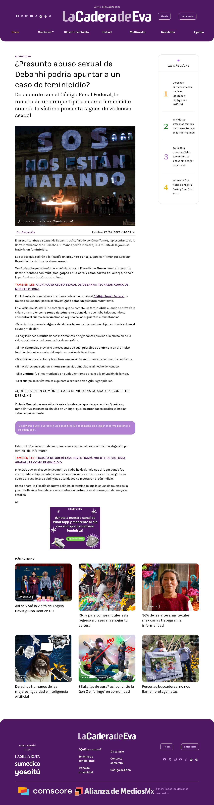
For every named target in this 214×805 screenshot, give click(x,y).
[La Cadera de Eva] (26, 16)
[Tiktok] (36, 16)
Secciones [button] (44, 32)
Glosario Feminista (76, 32)
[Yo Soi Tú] (27, 771)
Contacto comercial (117, 761)
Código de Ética (120, 770)
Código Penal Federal (108, 296)
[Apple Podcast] (45, 16)
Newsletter (168, 32)
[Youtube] (31, 16)
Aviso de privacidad (86, 770)
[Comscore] (45, 790)
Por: (25, 232)
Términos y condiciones (87, 759)
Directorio (117, 751)
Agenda (199, 32)
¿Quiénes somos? (90, 749)
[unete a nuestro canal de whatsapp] (75, 527)
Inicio (15, 32)
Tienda (164, 16)
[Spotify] (40, 16)
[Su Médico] (27, 763)
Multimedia (137, 32)
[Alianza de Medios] (113, 790)
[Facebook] (17, 16)
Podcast (107, 32)
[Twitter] (22, 16)
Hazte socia (188, 16)
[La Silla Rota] (27, 756)
